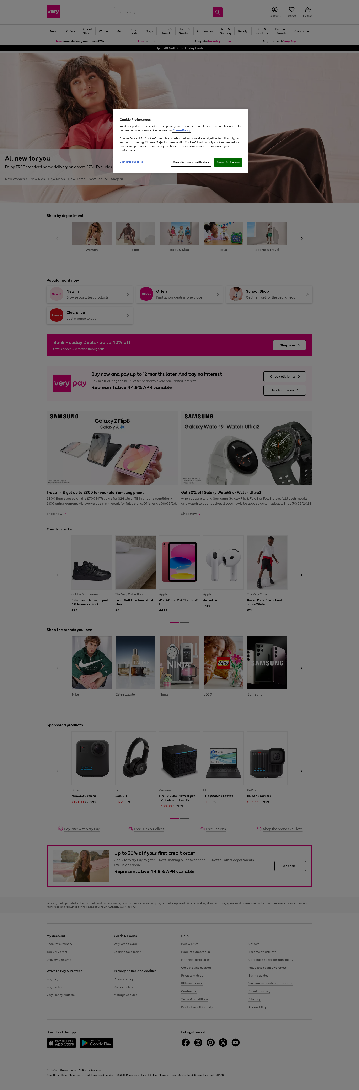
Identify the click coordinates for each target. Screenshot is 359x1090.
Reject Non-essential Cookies (191, 162)
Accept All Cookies (228, 162)
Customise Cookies (131, 161)
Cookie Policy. (182, 130)
